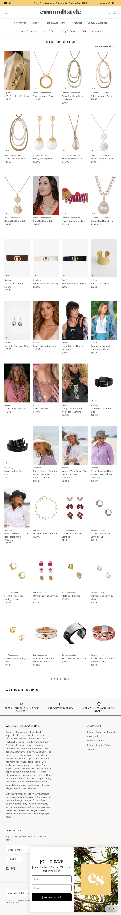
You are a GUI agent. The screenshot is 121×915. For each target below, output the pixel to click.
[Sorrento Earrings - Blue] (17, 320)
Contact (96, 31)
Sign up (14, 859)
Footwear (77, 22)
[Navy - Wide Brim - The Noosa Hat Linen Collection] (17, 508)
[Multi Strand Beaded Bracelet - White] (46, 633)
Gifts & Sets (49, 31)
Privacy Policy (94, 736)
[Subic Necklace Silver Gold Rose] (75, 70)
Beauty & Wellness (97, 22)
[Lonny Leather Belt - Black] (104, 383)
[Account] (107, 12)
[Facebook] (5, 3)
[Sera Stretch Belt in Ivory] (46, 258)
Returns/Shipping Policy (99, 745)
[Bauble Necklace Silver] (104, 195)
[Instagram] (10, 3)
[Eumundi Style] (60, 12)
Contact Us (92, 749)
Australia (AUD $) (107, 3)
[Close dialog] (114, 850)
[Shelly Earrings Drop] (46, 133)
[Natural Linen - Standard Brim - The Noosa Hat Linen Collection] (46, 445)
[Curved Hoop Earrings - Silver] (104, 570)
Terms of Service (95, 740)
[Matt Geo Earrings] (75, 570)
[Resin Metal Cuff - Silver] (75, 633)
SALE (84, 31)
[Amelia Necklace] (46, 383)
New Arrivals (20, 22)
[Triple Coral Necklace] (17, 383)
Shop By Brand (68, 31)
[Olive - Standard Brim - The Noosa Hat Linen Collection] (104, 445)
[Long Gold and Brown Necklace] (75, 320)
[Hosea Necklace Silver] (104, 133)
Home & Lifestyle (28, 31)
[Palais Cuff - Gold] (104, 258)
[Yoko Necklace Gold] (46, 70)
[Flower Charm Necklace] (46, 508)
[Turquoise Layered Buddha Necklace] (104, 320)
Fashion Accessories (56, 22)
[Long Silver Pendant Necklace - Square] (75, 383)
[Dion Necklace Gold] (46, 195)
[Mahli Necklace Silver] (75, 133)
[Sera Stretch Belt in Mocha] (17, 258)
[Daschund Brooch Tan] (75, 195)
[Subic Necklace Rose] (104, 70)
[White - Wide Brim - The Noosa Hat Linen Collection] (75, 445)
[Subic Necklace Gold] (17, 133)
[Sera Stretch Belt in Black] (75, 258)
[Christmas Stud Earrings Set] (46, 570)
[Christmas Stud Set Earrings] (75, 508)
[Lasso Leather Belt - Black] (17, 445)
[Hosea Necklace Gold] (17, 195)
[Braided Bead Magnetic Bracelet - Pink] (104, 633)
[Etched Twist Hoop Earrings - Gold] (17, 570)
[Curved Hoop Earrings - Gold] (17, 633)
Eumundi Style (18, 900)
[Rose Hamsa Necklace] (46, 320)
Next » (67, 679)
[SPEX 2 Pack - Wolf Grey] (17, 70)
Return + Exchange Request (101, 732)
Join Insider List (51, 897)
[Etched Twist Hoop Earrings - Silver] (104, 508)
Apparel (36, 22)
